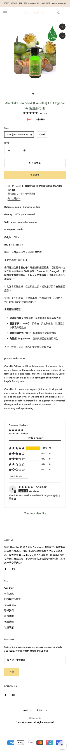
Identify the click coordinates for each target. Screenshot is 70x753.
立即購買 (35, 175)
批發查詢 (9, 616)
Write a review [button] (35, 437)
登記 (12, 671)
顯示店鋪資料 (14, 198)
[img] (26, 487)
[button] (30, 113)
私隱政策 (9, 627)
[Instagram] (13, 568)
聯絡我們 (9, 610)
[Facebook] (5, 568)
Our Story (9, 588)
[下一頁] (43, 93)
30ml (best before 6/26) (19, 134)
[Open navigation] (5, 12)
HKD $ (25, 710)
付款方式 (9, 593)
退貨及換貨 (10, 605)
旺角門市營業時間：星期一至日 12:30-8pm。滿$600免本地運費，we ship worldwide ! (35, 3)
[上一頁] (26, 93)
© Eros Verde (35, 718)
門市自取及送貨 (12, 599)
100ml (42, 134)
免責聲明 (9, 621)
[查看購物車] (65, 12)
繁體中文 (40, 710)
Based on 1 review (18, 433)
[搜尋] (58, 12)
